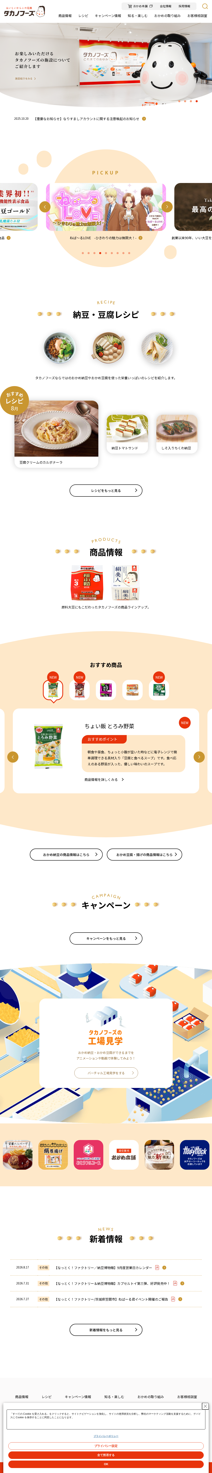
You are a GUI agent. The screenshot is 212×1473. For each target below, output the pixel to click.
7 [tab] (118, 253)
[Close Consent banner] (205, 1406)
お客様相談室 (187, 1396)
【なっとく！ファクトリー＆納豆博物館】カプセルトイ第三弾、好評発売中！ (112, 1283)
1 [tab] (179, 101)
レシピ (47, 1396)
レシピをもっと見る (106, 490)
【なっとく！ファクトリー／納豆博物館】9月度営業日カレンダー (103, 1267)
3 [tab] (191, 101)
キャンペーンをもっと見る (106, 938)
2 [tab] (185, 101)
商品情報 (21, 1396)
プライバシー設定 (106, 1445)
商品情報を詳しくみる (101, 779)
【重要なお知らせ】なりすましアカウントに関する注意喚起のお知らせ (86, 118)
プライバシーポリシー (106, 1436)
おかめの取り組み (150, 1396)
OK (106, 1464)
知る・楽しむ (114, 1396)
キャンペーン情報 (78, 1396)
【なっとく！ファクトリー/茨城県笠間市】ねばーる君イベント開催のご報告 (111, 1299)
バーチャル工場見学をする (106, 1073)
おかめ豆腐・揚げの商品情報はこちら (144, 854)
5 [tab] (106, 253)
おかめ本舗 (140, 6)
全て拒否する (106, 1455)
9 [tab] (129, 253)
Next (167, 206)
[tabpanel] (106, 65)
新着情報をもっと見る (106, 1329)
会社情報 (165, 6)
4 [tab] (197, 101)
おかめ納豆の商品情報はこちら (66, 854)
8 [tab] (123, 253)
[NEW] (53, 690)
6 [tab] (112, 253)
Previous (45, 206)
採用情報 (184, 6)
